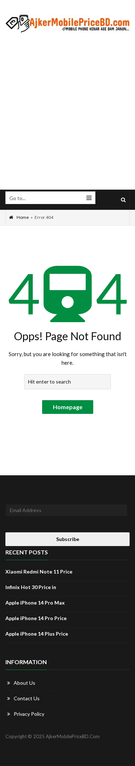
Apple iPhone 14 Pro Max (35, 603)
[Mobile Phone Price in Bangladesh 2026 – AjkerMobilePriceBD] (67, 23)
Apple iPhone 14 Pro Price (36, 618)
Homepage (67, 406)
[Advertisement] (67, 111)
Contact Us (27, 698)
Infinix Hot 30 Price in (30, 587)
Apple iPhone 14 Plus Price (36, 634)
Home (23, 217)
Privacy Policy (29, 714)
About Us (24, 683)
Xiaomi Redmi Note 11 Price (38, 571)
